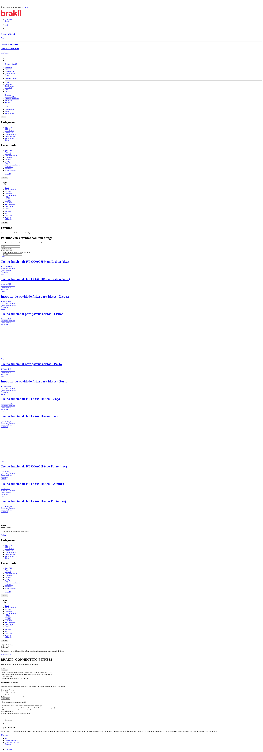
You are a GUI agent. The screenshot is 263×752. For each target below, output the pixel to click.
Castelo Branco (11, 156)
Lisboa (8, 161)
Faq (2, 38)
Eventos (7, 21)
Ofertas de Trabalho (9, 44)
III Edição (8, 201)
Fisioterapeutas (10, 73)
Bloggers (8, 95)
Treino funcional (10, 190)
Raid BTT (8, 208)
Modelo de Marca (10, 97)
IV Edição (8, 202)
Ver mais (8, 91)
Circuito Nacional (10, 195)
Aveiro (8, 152)
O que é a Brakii (8, 34)
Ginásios (8, 69)
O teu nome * (5, 690)
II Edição (8, 199)
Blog (6, 25)
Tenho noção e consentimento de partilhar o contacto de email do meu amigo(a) (29, 708)
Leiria (8, 159)
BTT (6, 90)
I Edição (7, 197)
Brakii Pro (8, 19)
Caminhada (8, 88)
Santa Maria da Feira (12, 165)
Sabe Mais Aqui (6, 654)
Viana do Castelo (11, 170)
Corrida (7, 82)
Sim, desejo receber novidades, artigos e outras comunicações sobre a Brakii (27, 672)
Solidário (8, 211)
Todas (8, 127)
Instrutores (8, 68)
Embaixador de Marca (12, 99)
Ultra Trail (8, 215)
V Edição (8, 217)
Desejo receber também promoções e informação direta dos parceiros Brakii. (28, 674)
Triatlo (7, 140)
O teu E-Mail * (6, 692)
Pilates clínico (9, 206)
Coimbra (9, 157)
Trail (6, 213)
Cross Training (9, 109)
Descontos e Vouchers (10, 49)
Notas (3, 696)
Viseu (8, 174)
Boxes (7, 75)
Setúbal (8, 168)
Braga (8, 154)
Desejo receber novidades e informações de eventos (20, 710)
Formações (8, 84)
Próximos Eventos (11, 78)
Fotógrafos (8, 100)
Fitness (7, 111)
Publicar (3, 535)
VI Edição (8, 219)
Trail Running (9, 86)
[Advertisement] (14, 338)
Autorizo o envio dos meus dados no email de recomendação (23, 706)
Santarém (9, 167)
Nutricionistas (9, 71)
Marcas (7, 102)
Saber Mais (4, 735)
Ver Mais (4, 177)
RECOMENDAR (6, 248)
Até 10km (8, 191)
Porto (7, 163)
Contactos (5, 53)
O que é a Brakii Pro (11, 64)
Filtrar (3, 117)
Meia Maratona (10, 204)
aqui (26, 7)
